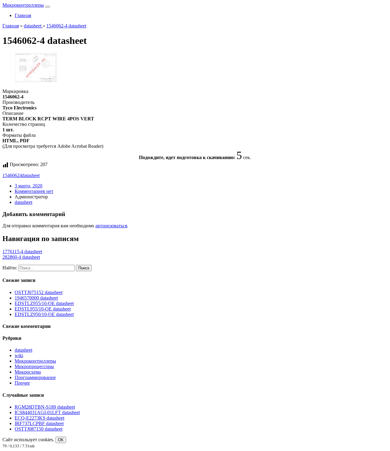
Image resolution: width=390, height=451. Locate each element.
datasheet (31, 175)
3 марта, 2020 (28, 185)
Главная (23, 15)
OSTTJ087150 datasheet (38, 428)
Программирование (35, 377)
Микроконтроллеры (23, 5)
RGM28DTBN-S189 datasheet (45, 407)
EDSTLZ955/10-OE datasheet (44, 303)
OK (61, 440)
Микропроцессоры (34, 366)
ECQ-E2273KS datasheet (39, 418)
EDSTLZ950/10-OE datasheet (44, 314)
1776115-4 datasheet (22, 251)
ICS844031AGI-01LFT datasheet (47, 412)
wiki (19, 355)
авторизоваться (111, 225)
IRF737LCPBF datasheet (39, 423)
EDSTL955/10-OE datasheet (43, 308)
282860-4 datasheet (21, 257)
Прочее (22, 382)
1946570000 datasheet (36, 297)
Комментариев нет (34, 191)
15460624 (12, 175)
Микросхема (28, 372)
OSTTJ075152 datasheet (38, 292)
